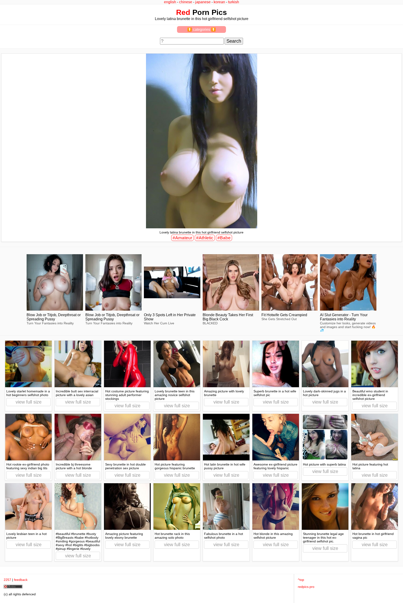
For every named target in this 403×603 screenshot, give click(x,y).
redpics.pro (306, 587)
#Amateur (182, 237)
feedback (21, 580)
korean (219, 2)
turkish (233, 2)
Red (183, 12)
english (170, 2)
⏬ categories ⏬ (201, 29)
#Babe (224, 237)
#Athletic (204, 237)
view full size (29, 401)
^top (301, 580)
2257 (7, 580)
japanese (203, 2)
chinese (185, 2)
